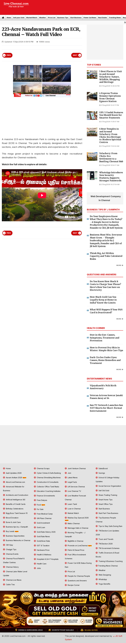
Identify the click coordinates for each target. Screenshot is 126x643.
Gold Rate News (43, 536)
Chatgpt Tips (10, 549)
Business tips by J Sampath (16, 527)
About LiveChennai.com (15, 482)
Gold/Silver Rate (43, 541)
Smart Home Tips (105, 500)
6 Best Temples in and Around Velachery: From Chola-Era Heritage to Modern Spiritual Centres (110, 136)
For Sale (39, 509)
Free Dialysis (41, 500)
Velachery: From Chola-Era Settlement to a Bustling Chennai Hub (111, 157)
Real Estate (102, 18)
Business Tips (62, 18)
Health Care (41, 564)
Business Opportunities (14, 536)
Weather (42, 18)
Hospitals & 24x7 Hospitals (47, 559)
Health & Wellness (43, 555)
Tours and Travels (105, 539)
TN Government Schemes (108, 548)
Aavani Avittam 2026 (14, 477)
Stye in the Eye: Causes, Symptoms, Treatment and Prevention (104, 338)
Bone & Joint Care (13, 522)
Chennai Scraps (43, 468)
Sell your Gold (18, 18)
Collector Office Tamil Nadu (47, 487)
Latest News (72, 477)
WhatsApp (102, 579)
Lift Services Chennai (76, 487)
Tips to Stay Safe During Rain (110, 526)
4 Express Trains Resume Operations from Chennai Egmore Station (110, 97)
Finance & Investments (45, 496)
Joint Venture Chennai (76, 468)
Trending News (115, 18)
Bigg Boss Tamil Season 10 (16, 513)
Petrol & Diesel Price (75, 550)
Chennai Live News (13, 580)
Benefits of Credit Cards (15, 504)
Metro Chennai (73, 523)
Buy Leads (113, 22)
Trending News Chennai (108, 566)
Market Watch (31, 18)
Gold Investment (43, 523)
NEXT (75, 55)
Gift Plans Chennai (43, 518)
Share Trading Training (107, 495)
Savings (101, 473)
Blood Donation (11, 518)
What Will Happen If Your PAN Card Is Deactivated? (106, 311)
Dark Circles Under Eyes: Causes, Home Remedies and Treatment (105, 360)
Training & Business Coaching (110, 561)
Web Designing (104, 575)
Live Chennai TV (74, 491)
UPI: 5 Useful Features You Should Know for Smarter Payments (111, 115)
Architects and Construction (16, 495)
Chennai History (12, 567)
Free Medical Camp (44, 514)
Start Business (75, 18)
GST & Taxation (42, 545)
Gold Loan (40, 527)
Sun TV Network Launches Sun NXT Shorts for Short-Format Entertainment (106, 408)
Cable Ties (10, 584)
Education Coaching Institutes (48, 491)
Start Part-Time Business (108, 513)
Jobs (38, 568)
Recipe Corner (73, 585)
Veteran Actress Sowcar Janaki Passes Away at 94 (106, 397)
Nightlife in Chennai (75, 541)
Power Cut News (90, 18)
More (118, 265)
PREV (9, 55)
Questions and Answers (77, 581)
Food (38, 505)
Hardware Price (42, 550)
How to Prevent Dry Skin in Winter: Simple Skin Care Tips (106, 349)
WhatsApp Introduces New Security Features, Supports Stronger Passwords (111, 176)
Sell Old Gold (103, 490)
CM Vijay (9, 545)
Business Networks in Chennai (17, 540)
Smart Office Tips (105, 504)
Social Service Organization (109, 486)
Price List (51, 18)
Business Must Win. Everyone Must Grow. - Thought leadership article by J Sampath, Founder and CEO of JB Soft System (106, 240)
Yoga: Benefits (104, 584)
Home (8, 468)
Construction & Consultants (47, 482)
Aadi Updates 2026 (13, 473)
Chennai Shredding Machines (48, 477)
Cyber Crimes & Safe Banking (48, 473)
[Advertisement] (79, 6)
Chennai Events (11, 554)
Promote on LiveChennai (77, 545)
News (9, 18)
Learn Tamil (72, 504)
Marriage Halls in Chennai (77, 528)
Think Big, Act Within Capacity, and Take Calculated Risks (106, 256)
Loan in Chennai (74, 509)
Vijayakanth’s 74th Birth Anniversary (103, 387)
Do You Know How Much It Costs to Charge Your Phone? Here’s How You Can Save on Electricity (105, 285)
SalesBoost (103, 468)
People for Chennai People (78, 576)
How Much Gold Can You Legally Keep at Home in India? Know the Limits (103, 300)
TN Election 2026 (105, 544)
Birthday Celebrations (14, 509)
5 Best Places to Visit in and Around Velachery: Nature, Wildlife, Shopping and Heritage (110, 76)
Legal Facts (72, 482)
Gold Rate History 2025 (45, 532)
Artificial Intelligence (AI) (15, 500)
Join (69, 473)
